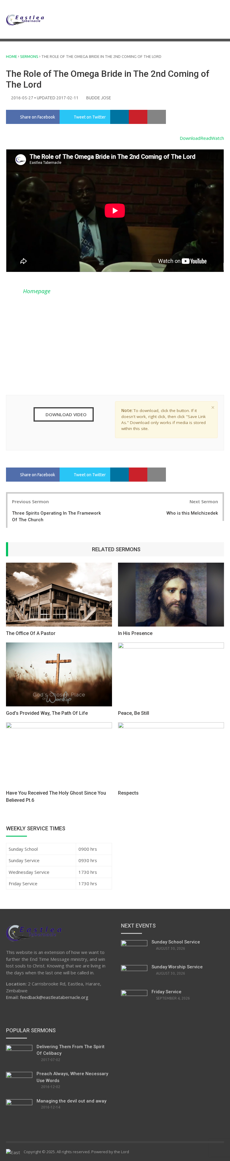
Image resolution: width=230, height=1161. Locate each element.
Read (205, 138)
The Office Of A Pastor (30, 633)
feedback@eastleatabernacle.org (54, 997)
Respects (128, 793)
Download (190, 138)
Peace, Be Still (133, 713)
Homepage (36, 291)
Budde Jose (98, 97)
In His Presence (135, 633)
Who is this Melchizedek (192, 513)
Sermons (29, 56)
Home (11, 56)
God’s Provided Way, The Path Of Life (47, 713)
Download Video (65, 414)
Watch (217, 138)
